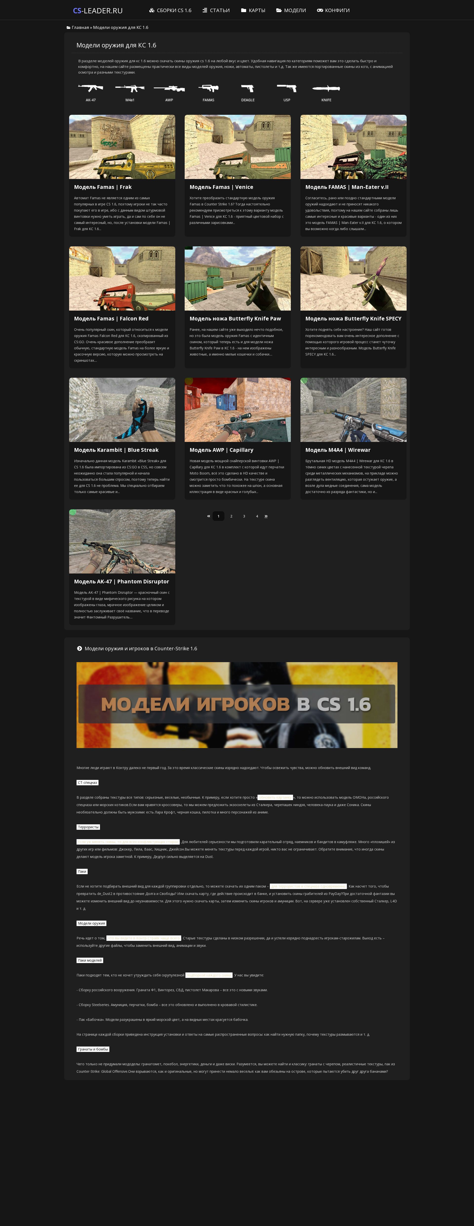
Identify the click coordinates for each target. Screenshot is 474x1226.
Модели (294, 10)
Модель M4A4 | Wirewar (338, 449)
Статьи (219, 10)
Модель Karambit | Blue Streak (116, 449)
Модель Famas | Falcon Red (111, 318)
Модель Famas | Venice (221, 186)
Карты (256, 10)
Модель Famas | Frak (103, 186)
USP (287, 100)
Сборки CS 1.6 (173, 10)
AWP (169, 100)
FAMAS (208, 100)
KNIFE (326, 100)
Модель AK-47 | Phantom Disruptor (121, 581)
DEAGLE (248, 100)
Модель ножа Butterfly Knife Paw (235, 318)
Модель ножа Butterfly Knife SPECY (353, 318)
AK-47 (91, 100)
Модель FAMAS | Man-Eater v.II (347, 186)
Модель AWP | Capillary (221, 449)
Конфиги (337, 10)
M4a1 (130, 100)
